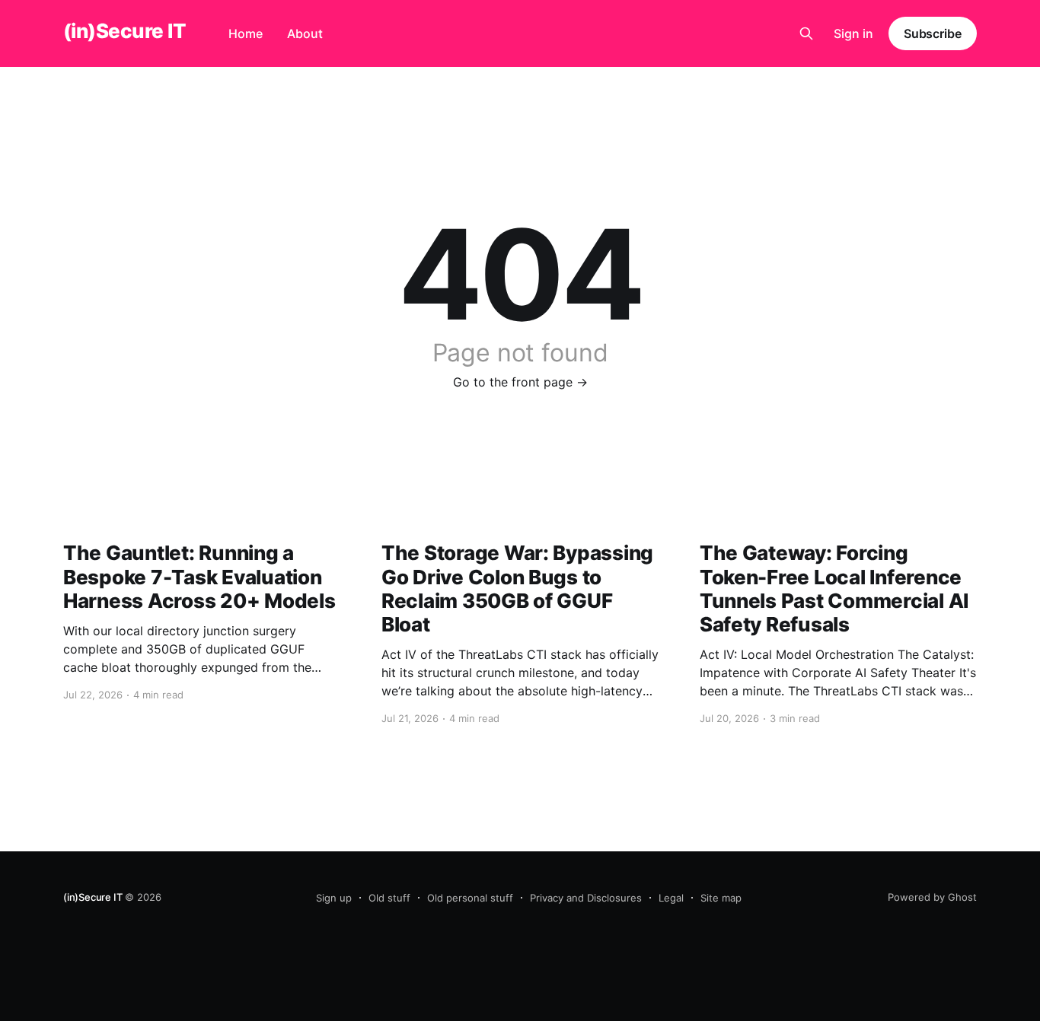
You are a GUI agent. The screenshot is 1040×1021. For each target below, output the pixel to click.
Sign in (853, 33)
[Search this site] (806, 33)
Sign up (334, 898)
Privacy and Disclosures (586, 898)
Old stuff (389, 898)
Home (245, 33)
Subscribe (933, 33)
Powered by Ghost (932, 897)
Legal (671, 898)
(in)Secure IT (124, 32)
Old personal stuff (470, 898)
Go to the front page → (520, 382)
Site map (721, 898)
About (305, 33)
